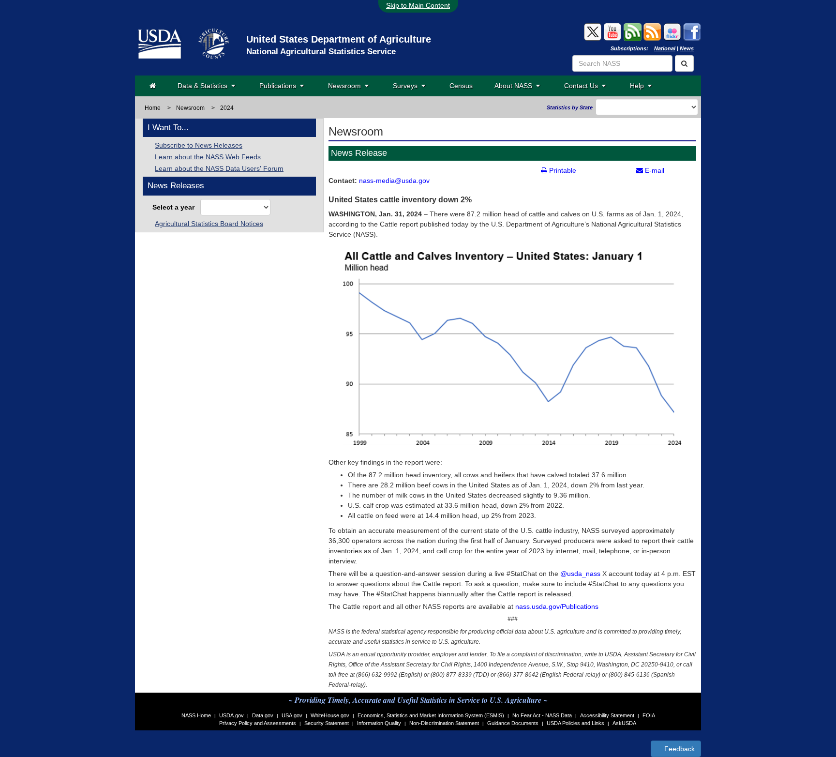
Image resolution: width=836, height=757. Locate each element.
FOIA (648, 715)
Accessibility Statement (607, 715)
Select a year (175, 207)
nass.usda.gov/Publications (556, 606)
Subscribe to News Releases (198, 145)
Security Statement (326, 723)
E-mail (653, 170)
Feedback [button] (678, 749)
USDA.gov (231, 715)
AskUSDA (624, 723)
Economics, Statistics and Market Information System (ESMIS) (431, 715)
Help (639, 86)
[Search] (684, 63)
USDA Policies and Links (575, 723)
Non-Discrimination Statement (444, 723)
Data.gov (262, 715)
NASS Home (196, 715)
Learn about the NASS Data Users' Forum (219, 168)
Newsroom (346, 86)
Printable (561, 170)
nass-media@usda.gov (394, 180)
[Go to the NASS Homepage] (152, 86)
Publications (279, 86)
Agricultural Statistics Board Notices (209, 223)
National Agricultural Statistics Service (321, 51)
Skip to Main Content (418, 5)
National (664, 48)
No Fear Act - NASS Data (542, 715)
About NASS (515, 86)
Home (153, 108)
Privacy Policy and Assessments (257, 723)
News (687, 48)
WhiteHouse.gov (330, 715)
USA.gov (292, 715)
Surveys (407, 86)
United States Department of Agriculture (338, 39)
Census (461, 86)
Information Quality (379, 723)
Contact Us (583, 86)
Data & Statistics (204, 86)
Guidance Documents (512, 723)
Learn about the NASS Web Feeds (208, 157)
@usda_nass (580, 573)
